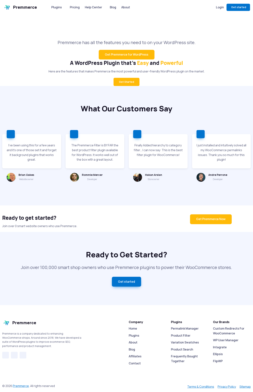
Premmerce (25, 7)
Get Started (126, 82)
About (125, 7)
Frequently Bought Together (184, 358)
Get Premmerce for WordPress (126, 54)
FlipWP (218, 361)
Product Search (182, 349)
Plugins (56, 7)
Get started (238, 7)
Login (220, 7)
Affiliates (135, 356)
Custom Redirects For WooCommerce (228, 330)
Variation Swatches (185, 342)
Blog (113, 7)
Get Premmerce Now (211, 219)
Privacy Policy (227, 387)
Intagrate (220, 347)
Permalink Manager (185, 328)
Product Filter (180, 335)
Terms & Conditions (200, 387)
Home (133, 328)
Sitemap (245, 387)
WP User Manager (225, 340)
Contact (135, 363)
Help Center (93, 7)
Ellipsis (218, 354)
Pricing (75, 7)
